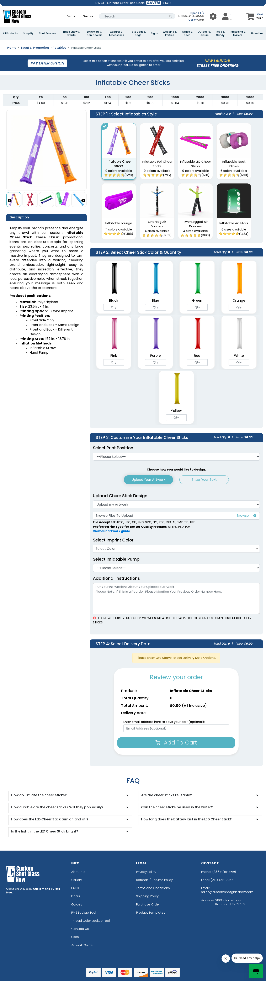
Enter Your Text (204, 479)
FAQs (75, 888)
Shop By (28, 33)
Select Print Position (113, 448)
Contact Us (80, 929)
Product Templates (150, 912)
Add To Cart (179, 742)
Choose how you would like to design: (176, 469)
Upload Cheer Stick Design (120, 496)
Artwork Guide (82, 945)
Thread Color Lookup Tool (90, 920)
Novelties (257, 33)
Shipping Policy (147, 896)
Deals (70, 16)
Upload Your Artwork (148, 479)
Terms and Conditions (153, 888)
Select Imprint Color (113, 540)
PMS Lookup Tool (83, 912)
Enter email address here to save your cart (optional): (164, 722)
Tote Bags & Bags (138, 33)
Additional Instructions (116, 578)
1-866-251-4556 (190, 16)
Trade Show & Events (71, 33)
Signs (154, 33)
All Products (10, 33)
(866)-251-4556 (224, 872)
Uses (75, 937)
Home (11, 48)
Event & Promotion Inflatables (43, 48)
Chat (200, 19)
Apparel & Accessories (116, 33)
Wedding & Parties (170, 33)
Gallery (76, 880)
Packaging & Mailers (237, 33)
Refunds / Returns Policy (154, 880)
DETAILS (166, 3)
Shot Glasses (47, 33)
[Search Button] (170, 16)
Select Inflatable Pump (116, 559)
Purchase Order (148, 904)
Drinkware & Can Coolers (94, 33)
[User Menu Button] (213, 16)
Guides (88, 16)
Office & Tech (187, 33)
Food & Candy (220, 33)
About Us (78, 872)
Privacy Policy (146, 872)
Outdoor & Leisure (204, 33)
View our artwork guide (111, 531)
